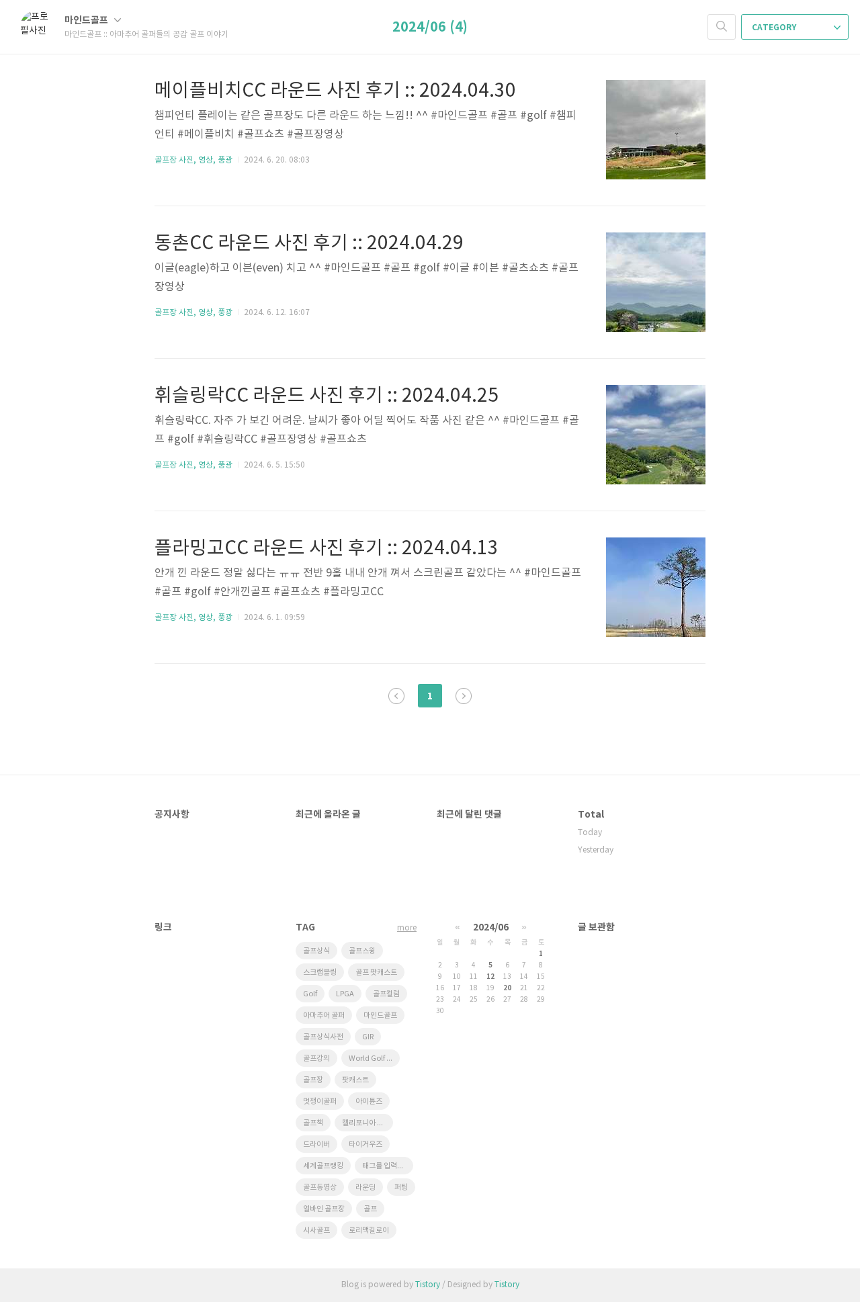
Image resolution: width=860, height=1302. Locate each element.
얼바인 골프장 (324, 1209)
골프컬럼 (386, 994)
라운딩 (365, 1187)
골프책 (313, 1123)
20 (507, 988)
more (407, 928)
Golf (310, 994)
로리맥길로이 (369, 1230)
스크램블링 (320, 972)
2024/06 (491, 927)
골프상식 (316, 951)
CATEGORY (775, 27)
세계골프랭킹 (323, 1166)
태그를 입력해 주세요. (387, 1166)
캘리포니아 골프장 (367, 1123)
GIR (368, 1037)
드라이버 (316, 1144)
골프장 (313, 1080)
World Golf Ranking (374, 1058)
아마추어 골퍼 (324, 1015)
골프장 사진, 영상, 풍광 (193, 160)
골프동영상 (320, 1187)
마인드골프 (87, 20)
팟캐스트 (355, 1080)
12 (490, 977)
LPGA (345, 994)
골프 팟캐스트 (376, 972)
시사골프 (316, 1230)
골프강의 (316, 1058)
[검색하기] (721, 27)
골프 (370, 1209)
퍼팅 (401, 1187)
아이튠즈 (368, 1101)
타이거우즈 (365, 1144)
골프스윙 (362, 951)
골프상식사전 (323, 1037)
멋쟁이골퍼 (320, 1101)
